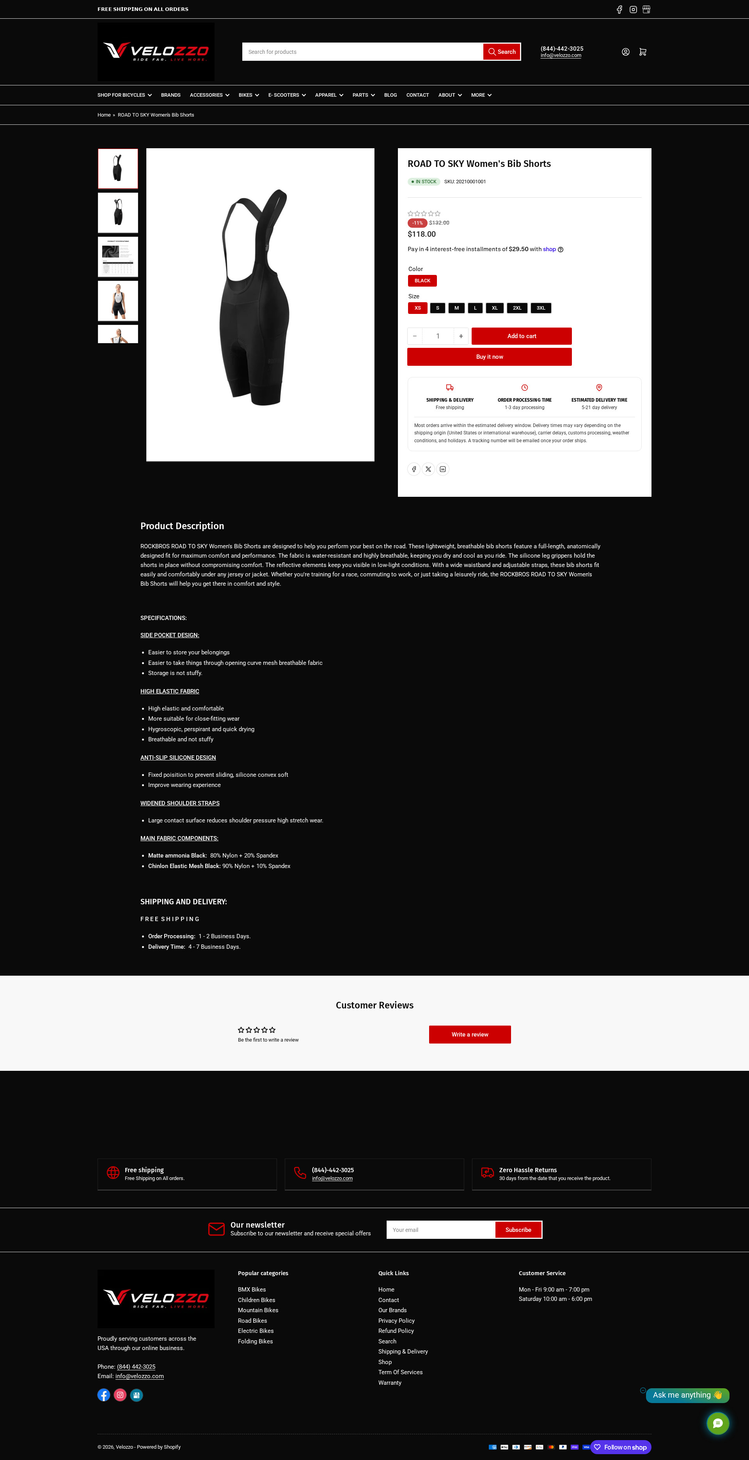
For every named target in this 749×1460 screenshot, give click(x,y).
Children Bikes (256, 1300)
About (446, 95)
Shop (385, 1362)
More (478, 95)
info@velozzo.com (561, 55)
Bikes (245, 95)
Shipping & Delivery (403, 1351)
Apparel (326, 95)
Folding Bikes (255, 1341)
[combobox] (381, 52)
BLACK (422, 280)
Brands (171, 95)
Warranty (389, 1382)
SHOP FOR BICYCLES (121, 95)
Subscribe (518, 1229)
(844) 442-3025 (136, 1366)
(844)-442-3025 (562, 48)
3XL (541, 308)
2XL (517, 308)
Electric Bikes (256, 1330)
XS (418, 308)
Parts (360, 95)
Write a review (470, 1034)
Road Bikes (252, 1320)
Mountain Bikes (258, 1310)
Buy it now (489, 356)
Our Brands (392, 1310)
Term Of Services (400, 1372)
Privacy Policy (396, 1320)
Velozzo (124, 1447)
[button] (424, 213)
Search (387, 1341)
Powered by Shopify (159, 1447)
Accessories (206, 95)
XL (495, 308)
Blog (390, 95)
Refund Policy (396, 1330)
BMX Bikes (252, 1289)
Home (104, 115)
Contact (417, 95)
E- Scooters (283, 95)
